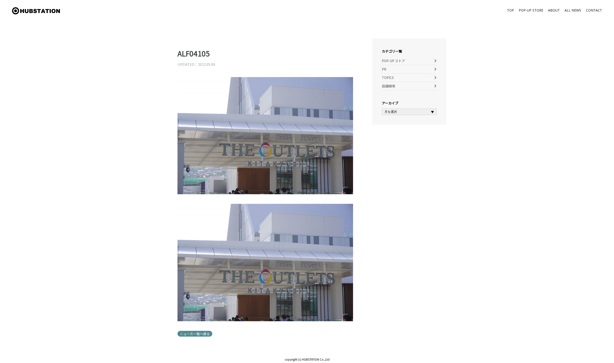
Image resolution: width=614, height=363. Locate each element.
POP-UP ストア (393, 60)
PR (384, 69)
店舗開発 (388, 86)
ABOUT (554, 10)
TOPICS (388, 77)
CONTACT (594, 10)
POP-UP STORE (531, 10)
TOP (510, 10)
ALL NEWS (573, 10)
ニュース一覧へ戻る (195, 333)
